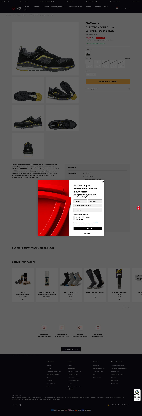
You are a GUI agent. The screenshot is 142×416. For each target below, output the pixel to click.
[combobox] (87, 205)
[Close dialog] (103, 182)
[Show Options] (100, 205)
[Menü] (140, 390)
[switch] (137, 399)
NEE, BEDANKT (87, 233)
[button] (139, 208)
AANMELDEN (88, 228)
